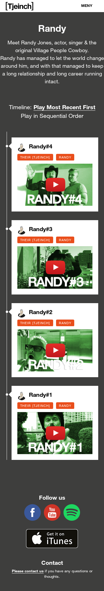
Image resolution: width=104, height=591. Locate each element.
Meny (86, 5)
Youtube (52, 512)
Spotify (71, 512)
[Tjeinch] (19, 6)
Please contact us (28, 571)
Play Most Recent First (64, 106)
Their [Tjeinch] (35, 157)
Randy (65, 157)
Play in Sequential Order (52, 115)
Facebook (32, 512)
